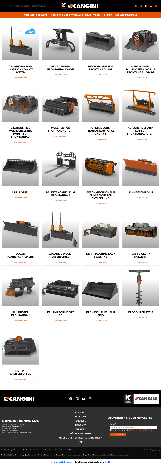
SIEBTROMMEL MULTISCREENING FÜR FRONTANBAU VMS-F (140, 69)
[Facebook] (71, 399)
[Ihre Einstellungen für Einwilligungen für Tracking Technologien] (2, 349)
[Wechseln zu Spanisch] (155, 6)
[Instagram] (90, 399)
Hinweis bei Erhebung (61, 462)
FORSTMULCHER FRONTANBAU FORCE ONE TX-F (101, 130)
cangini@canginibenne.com (19, 432)
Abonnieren (118, 434)
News (88, 15)
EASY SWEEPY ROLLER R (140, 255)
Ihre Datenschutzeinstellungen (89, 462)
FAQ (80, 442)
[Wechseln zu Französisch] (146, 6)
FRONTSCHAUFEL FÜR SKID (100, 314)
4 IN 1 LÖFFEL (20, 192)
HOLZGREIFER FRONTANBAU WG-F (60, 68)
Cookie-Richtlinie (67, 450)
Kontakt (107, 15)
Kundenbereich (15, 6)
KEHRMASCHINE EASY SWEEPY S (100, 255)
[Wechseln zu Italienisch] (136, 6)
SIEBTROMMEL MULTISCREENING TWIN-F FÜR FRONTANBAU (20, 132)
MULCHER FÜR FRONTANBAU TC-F (60, 129)
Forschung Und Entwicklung (67, 15)
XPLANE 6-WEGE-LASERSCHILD (60, 255)
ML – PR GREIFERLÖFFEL (20, 372)
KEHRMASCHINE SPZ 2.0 (60, 314)
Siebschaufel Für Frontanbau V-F (101, 68)
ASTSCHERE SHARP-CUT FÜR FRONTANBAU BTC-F (140, 130)
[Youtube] (84, 399)
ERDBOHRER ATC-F (140, 312)
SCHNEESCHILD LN (140, 192)
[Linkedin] (77, 399)
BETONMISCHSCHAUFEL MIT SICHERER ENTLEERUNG (100, 195)
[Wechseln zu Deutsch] (151, 6)
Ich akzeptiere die (120, 430)
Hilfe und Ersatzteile (125, 15)
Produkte (41, 15)
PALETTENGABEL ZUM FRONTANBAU (60, 194)
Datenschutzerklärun (51, 450)
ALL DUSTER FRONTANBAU (20, 314)
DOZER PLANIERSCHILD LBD (20, 255)
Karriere (26, 6)
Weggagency (155, 450)
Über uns (29, 15)
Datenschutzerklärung (140, 430)
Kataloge (80, 416)
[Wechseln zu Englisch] (141, 6)
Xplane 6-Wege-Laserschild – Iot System (20, 69)
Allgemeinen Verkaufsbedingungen (80, 437)
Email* (113, 424)
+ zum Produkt (20, 78)
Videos (97, 15)
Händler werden (39, 6)
